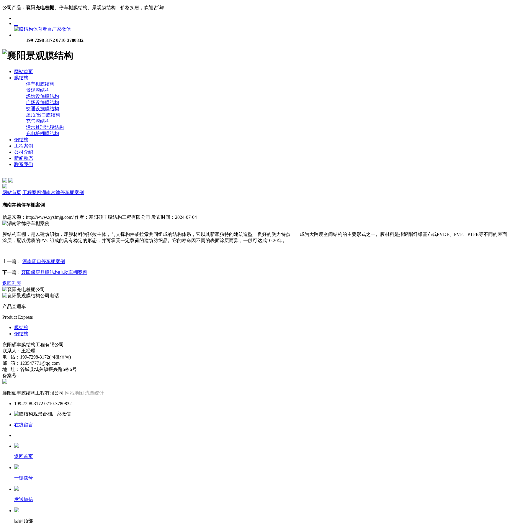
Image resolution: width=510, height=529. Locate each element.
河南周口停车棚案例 (43, 261)
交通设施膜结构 (42, 108)
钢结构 (21, 139)
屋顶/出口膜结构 (43, 114)
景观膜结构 (38, 90)
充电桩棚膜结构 (42, 133)
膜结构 (21, 77)
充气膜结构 (38, 121)
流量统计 (94, 392)
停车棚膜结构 (40, 83)
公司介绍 (23, 152)
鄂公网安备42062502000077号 (39, 382)
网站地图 (74, 392)
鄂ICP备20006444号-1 (44, 375)
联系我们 (23, 164)
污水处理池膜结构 (45, 127)
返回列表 (11, 283)
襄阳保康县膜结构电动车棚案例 (54, 272)
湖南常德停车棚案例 (62, 192)
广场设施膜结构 (42, 102)
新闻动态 (23, 158)
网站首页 (23, 71)
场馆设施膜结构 (42, 96)
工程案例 (23, 145)
